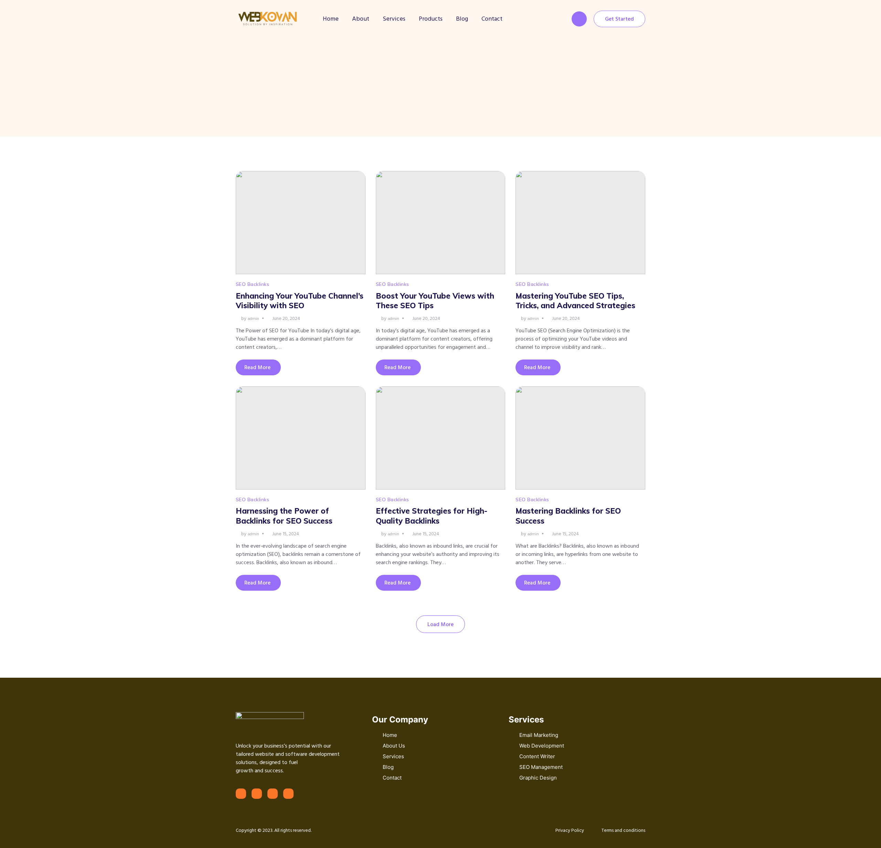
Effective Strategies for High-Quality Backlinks (431, 516)
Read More (257, 367)
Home (331, 19)
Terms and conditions (623, 830)
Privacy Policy (569, 830)
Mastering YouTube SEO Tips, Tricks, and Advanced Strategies (575, 301)
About (360, 19)
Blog (462, 19)
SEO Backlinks (252, 284)
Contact (491, 19)
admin (253, 318)
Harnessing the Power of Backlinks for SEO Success (284, 516)
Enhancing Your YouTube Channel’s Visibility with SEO (299, 301)
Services (394, 19)
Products (431, 19)
